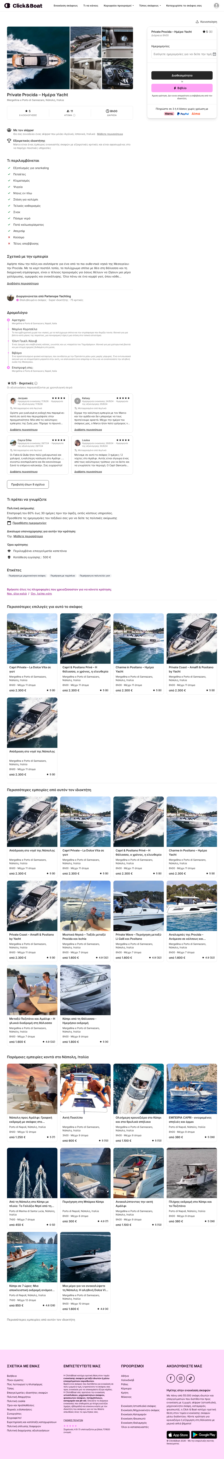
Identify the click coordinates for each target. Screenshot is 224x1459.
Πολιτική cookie (16, 1401)
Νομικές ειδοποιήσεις (19, 1409)
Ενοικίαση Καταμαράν (133, 1414)
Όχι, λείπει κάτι (41, 593)
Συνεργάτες (14, 1413)
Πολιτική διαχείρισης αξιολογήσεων (28, 1430)
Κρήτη (124, 1392)
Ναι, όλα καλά (17, 593)
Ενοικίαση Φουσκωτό (133, 1418)
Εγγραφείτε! (14, 1417)
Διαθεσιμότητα (182, 75)
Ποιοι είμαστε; (15, 1380)
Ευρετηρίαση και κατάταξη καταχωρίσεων (32, 1422)
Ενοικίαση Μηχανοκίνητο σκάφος (140, 1410)
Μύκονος (126, 1396)
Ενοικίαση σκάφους (66, 5)
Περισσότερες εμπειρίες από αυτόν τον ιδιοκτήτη (41, 1319)
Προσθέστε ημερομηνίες (30, 523)
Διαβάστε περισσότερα (23, 283)
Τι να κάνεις (90, 5)
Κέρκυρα (126, 1388)
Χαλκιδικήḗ (127, 1380)
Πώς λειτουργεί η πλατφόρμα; (25, 1384)
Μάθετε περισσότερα (28, 536)
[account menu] (216, 5)
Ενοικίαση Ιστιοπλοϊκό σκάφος (138, 1405)
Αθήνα (125, 1375)
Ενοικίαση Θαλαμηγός (134, 1422)
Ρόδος (124, 1384)
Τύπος (10, 1388)
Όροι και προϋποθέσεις (20, 1405)
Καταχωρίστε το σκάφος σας (184, 5)
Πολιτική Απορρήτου (19, 1396)
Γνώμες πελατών (73, 1420)
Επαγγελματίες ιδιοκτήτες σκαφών (27, 1392)
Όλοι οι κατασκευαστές (135, 1426)
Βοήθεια (12, 1375)
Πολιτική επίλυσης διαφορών (24, 1426)
